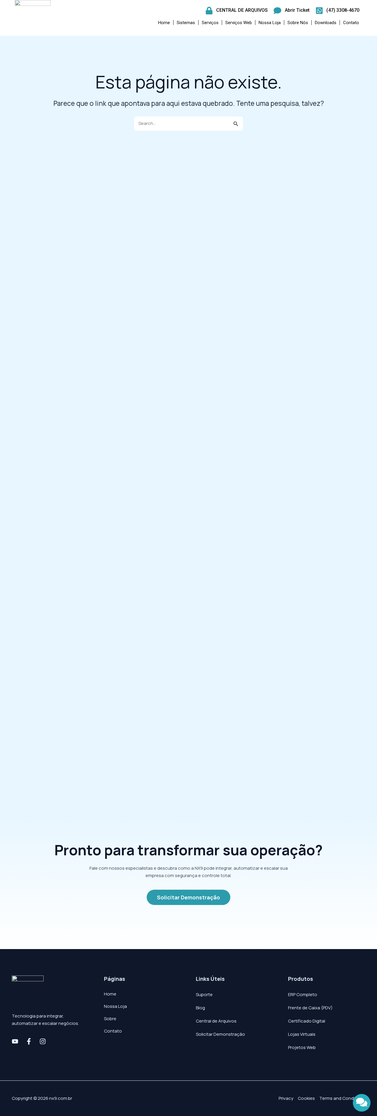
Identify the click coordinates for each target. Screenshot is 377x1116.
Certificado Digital (306, 1021)
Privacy (286, 1098)
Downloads (325, 22)
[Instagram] (42, 1041)
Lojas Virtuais (301, 1034)
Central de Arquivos (216, 1021)
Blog (200, 1008)
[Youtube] (15, 1041)
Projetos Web (302, 1047)
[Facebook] (29, 1041)
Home (164, 22)
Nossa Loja (270, 22)
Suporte (204, 994)
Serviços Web (238, 22)
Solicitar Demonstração (220, 1034)
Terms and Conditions (342, 1098)
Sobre (110, 1018)
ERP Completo (302, 994)
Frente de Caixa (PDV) (310, 1008)
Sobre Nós (297, 22)
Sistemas (186, 22)
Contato (351, 22)
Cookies (306, 1098)
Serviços (210, 22)
